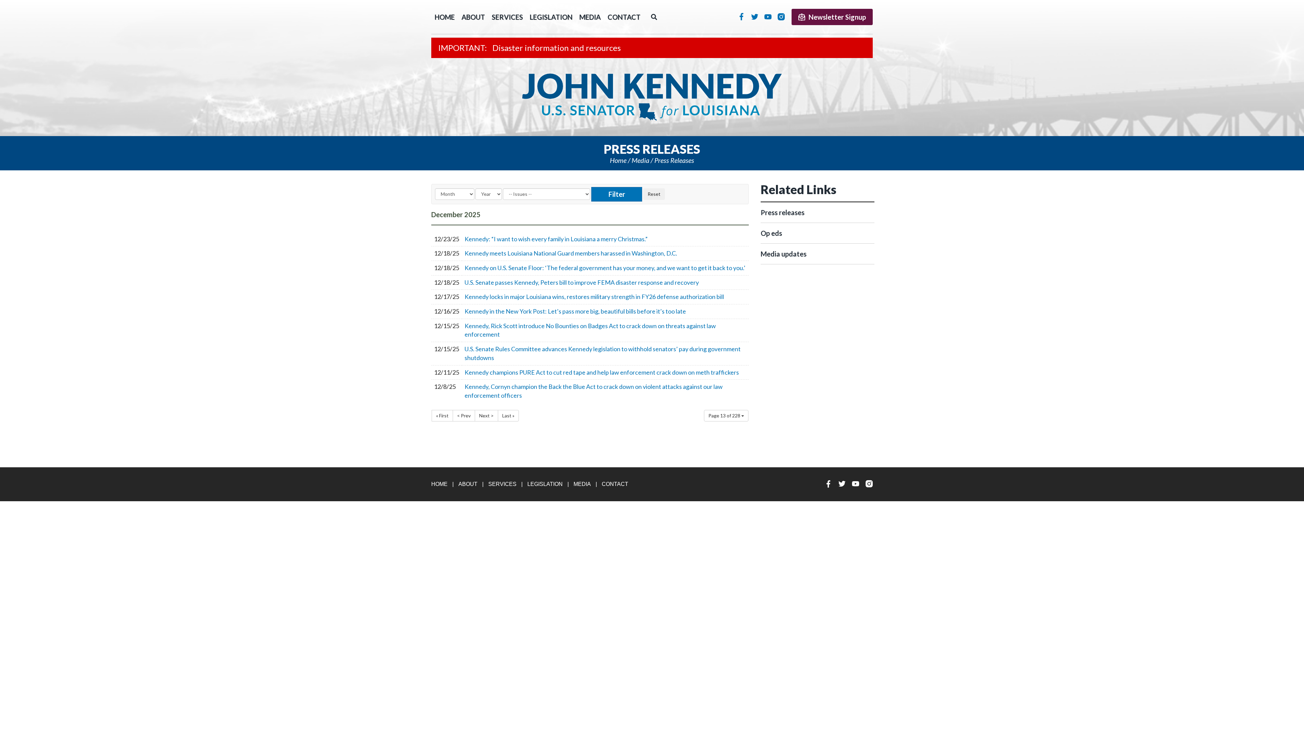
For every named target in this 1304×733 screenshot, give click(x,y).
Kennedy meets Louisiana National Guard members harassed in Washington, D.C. (571, 253)
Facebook (741, 16)
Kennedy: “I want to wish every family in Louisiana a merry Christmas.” (556, 239)
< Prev (464, 415)
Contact (624, 17)
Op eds (771, 233)
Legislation (551, 17)
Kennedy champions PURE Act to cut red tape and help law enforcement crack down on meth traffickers (602, 372)
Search (654, 17)
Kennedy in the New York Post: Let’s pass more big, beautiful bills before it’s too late (575, 311)
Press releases (674, 160)
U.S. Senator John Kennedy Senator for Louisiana (652, 97)
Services (507, 17)
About (473, 17)
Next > (486, 415)
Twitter (754, 16)
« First (442, 415)
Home (618, 160)
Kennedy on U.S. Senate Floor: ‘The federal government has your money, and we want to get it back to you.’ (605, 267)
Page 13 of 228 (724, 415)
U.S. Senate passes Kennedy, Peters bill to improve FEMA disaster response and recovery (582, 282)
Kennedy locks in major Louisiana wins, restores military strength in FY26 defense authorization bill (594, 296)
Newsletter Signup (837, 17)
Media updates (784, 254)
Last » (508, 415)
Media (590, 17)
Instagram (781, 16)
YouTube (768, 16)
